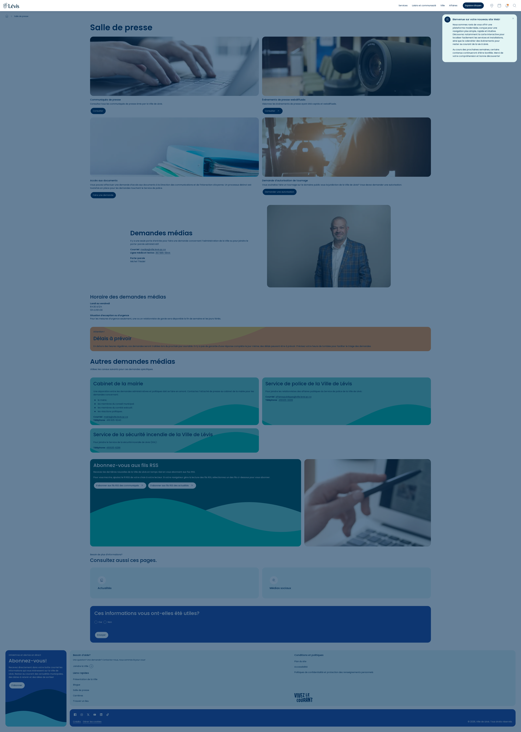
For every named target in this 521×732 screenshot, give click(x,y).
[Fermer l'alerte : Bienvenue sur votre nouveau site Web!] (513, 18)
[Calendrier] (499, 5)
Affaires (453, 5)
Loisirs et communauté (424, 5)
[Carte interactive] (491, 5)
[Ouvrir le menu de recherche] (514, 5)
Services (403, 5)
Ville (442, 5)
